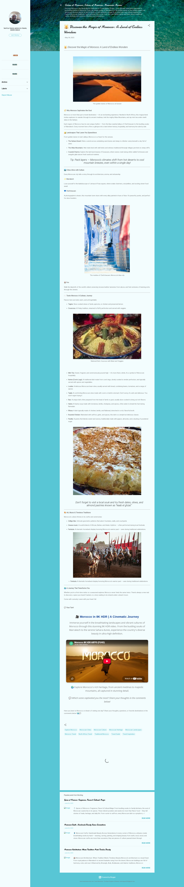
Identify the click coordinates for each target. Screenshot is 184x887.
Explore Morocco (71, 730)
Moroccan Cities (85, 730)
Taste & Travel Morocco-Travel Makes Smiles (15, 29)
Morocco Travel (70, 734)
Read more (146, 818)
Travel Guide (115, 734)
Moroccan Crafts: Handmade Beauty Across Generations (85, 824)
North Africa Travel (85, 734)
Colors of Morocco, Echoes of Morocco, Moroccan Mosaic (93, 5)
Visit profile (15, 35)
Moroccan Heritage (116, 730)
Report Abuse (7, 95)
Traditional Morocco (102, 734)
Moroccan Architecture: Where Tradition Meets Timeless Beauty (87, 849)
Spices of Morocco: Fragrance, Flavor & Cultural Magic (84, 800)
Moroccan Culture (100, 730)
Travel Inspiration (129, 734)
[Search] (153, 6)
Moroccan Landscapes (133, 730)
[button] (149, 25)
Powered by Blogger (108, 877)
